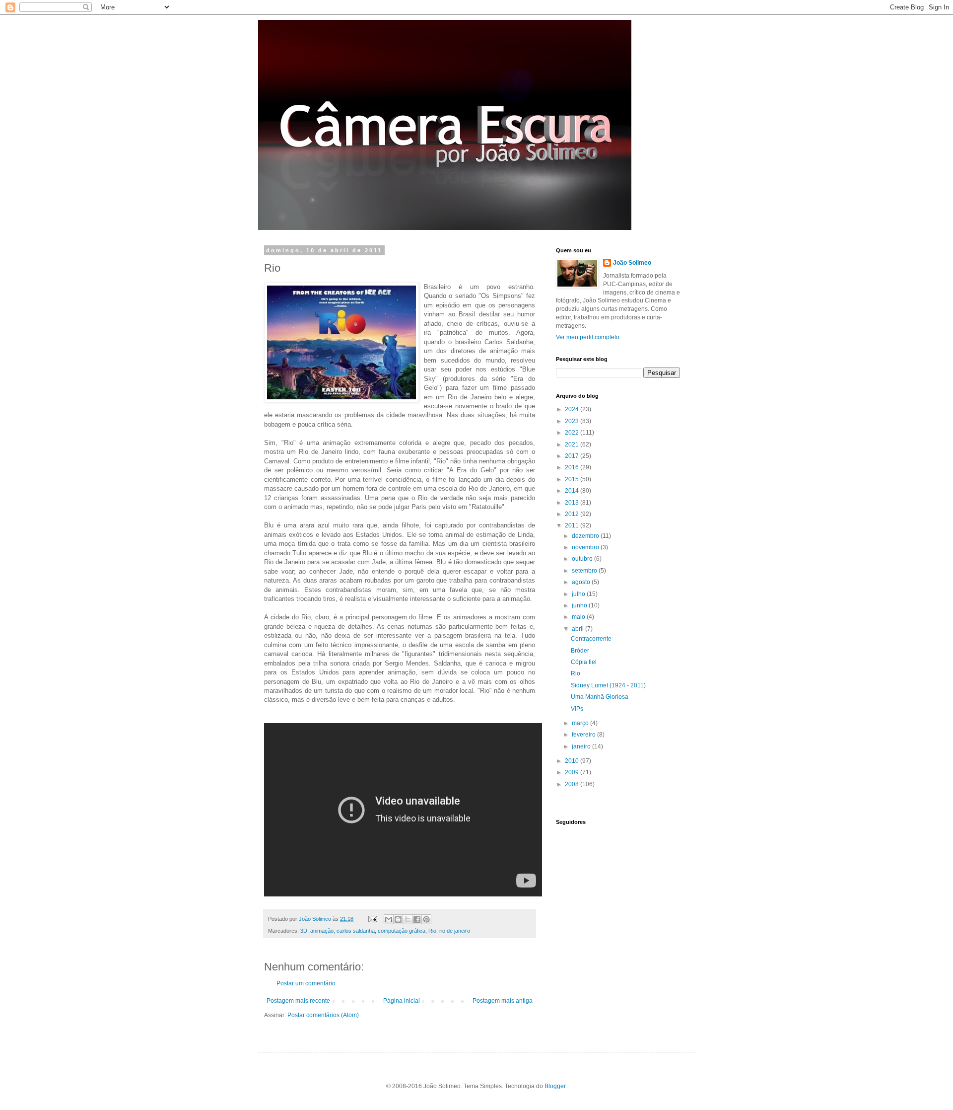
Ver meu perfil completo (587, 337)
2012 (572, 514)
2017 (572, 455)
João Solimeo (632, 262)
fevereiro (584, 734)
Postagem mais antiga (503, 1000)
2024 (572, 409)
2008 (572, 784)
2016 (572, 467)
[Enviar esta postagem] (372, 919)
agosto (582, 582)
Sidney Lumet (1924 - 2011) (608, 685)
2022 (572, 432)
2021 (572, 444)
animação (322, 931)
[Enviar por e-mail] (389, 919)
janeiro (582, 746)
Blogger (555, 1086)
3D (303, 931)
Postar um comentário (306, 983)
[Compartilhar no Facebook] (417, 919)
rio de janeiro (454, 931)
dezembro (586, 535)
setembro (585, 570)
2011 (572, 525)
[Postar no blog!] (398, 919)
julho (579, 594)
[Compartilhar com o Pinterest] (426, 919)
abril (578, 628)
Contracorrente (591, 638)
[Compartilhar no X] (407, 919)
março (581, 723)
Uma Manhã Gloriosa (599, 696)
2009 (572, 772)
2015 (572, 479)
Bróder (580, 650)
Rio (432, 931)
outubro (583, 558)
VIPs (577, 708)
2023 (572, 421)
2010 (572, 760)
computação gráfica (401, 931)
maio (579, 616)
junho (580, 605)
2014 (572, 490)
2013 (572, 502)
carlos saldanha (356, 931)
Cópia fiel (584, 662)
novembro (586, 547)
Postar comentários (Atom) (323, 1015)
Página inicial (401, 1000)
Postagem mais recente (298, 1000)
